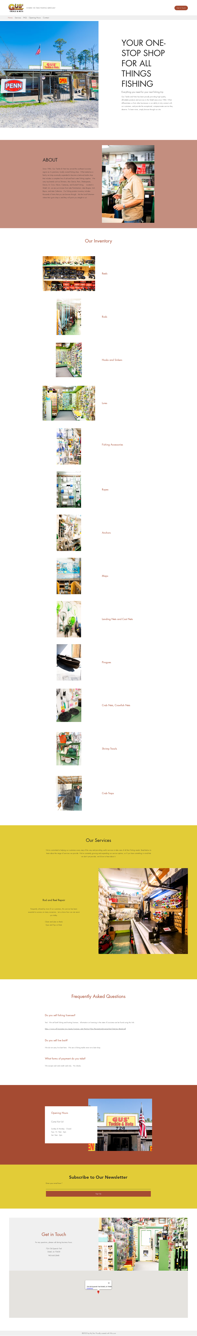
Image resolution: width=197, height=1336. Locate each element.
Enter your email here (53, 1183)
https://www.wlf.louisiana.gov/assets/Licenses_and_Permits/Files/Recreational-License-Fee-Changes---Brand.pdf (85, 1029)
